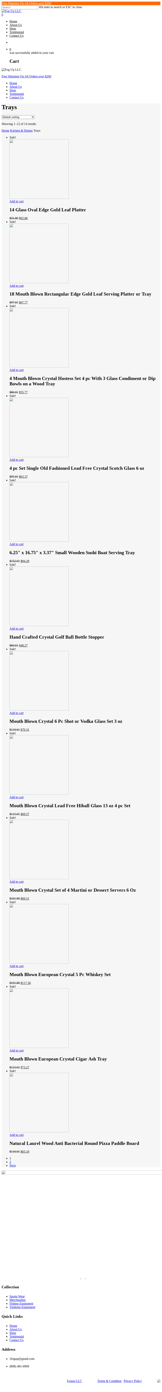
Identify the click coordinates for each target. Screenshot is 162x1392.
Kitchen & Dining (21, 130)
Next (12, 1165)
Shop (12, 90)
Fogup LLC (74, 1381)
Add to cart (16, 201)
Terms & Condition (109, 1381)
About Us (15, 86)
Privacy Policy (133, 1381)
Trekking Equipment (22, 1307)
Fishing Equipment (21, 1303)
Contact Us (16, 97)
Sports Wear (17, 1296)
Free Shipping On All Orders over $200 (26, 3)
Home (13, 83)
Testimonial (16, 94)
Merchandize (17, 1300)
